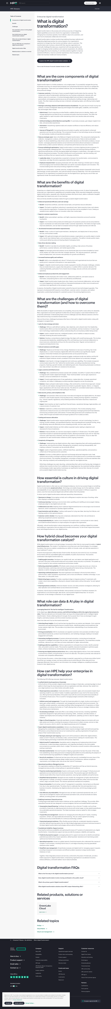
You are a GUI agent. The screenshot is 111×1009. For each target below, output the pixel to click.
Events (60, 971)
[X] (14, 977)
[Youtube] (25, 977)
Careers (37, 957)
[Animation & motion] (14, 986)
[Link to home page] (10, 940)
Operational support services (66, 951)
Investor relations (40, 970)
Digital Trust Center (86, 954)
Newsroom (61, 980)
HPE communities (85, 968)
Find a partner (84, 988)
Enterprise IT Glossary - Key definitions (22, 940)
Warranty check (62, 963)
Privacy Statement (17, 999)
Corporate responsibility (41, 960)
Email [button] (14, 964)
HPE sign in (84, 974)
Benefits (14, 23)
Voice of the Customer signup (88, 977)
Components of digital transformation (21, 20)
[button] (7, 3)
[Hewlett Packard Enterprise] (13, 3)
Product (16, 960)
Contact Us (84, 951)
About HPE (38, 951)
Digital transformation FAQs (19, 48)
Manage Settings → (30, 1003)
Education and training (86, 957)
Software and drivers (64, 960)
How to (14, 956)
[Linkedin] (11, 977)
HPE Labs (38, 963)
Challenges (15, 26)
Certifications (84, 985)
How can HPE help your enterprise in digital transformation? (21, 44)
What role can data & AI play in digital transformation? (21, 39)
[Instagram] (17, 977)
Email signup (84, 960)
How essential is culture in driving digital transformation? (22, 30)
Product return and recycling (65, 954)
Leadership (38, 973)
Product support (62, 957)
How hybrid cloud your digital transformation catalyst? (19, 35)
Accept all (8, 1003)
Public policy (39, 976)
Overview (97, 8)
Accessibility (39, 954)
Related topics (15, 54)
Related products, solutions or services (21, 51)
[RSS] (27, 977)
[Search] (20, 3)
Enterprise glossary (86, 963)
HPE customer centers (86, 971)
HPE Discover (62, 974)
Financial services (85, 966)
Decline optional (19, 1003)
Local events (62, 977)
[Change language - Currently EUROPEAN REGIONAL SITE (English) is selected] (99, 3)
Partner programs (85, 991)
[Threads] (19, 977)
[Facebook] (22, 977)
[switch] (13, 986)
